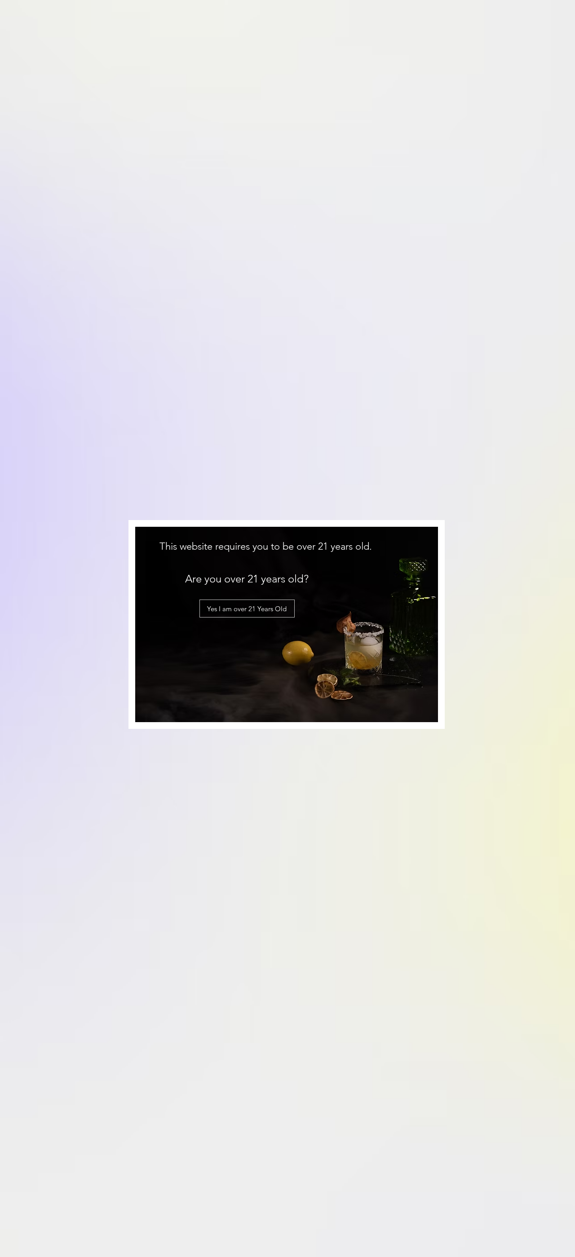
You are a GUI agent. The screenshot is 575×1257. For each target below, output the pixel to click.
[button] (247, 608)
